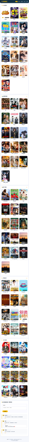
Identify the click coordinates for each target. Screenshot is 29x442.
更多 (26, 5)
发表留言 (5, 411)
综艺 (24, 1)
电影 (19, 1)
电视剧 (22, 1)
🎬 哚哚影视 (4, 1)
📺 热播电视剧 (4, 96)
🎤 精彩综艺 (4, 278)
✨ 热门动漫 (4, 340)
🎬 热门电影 (4, 187)
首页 (16, 1)
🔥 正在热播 (4, 5)
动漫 (27, 1)
